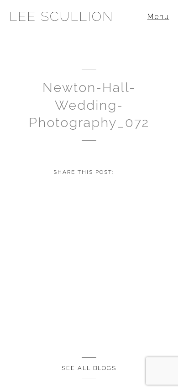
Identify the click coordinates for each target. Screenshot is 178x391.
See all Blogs (89, 368)
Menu (158, 16)
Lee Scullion (61, 16)
